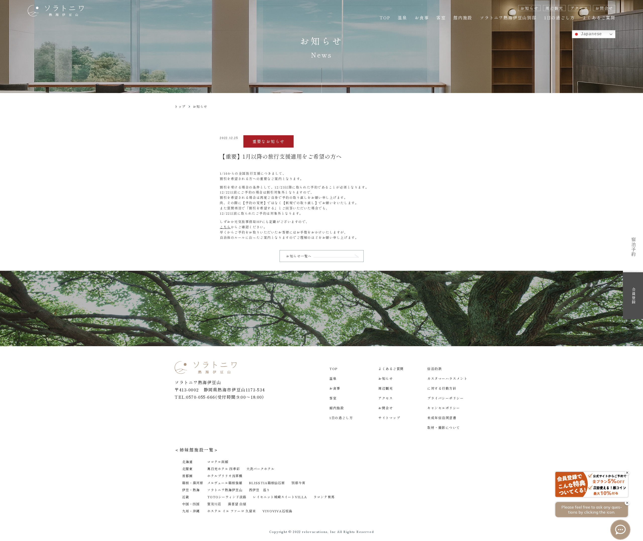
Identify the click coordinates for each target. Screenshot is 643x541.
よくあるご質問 (598, 17)
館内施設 (462, 17)
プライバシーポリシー (445, 398)
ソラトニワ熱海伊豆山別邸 (508, 17)
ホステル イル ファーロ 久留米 (231, 511)
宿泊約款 (434, 368)
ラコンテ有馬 (324, 496)
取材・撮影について (443, 427)
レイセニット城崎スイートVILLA (280, 496)
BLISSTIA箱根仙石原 (267, 482)
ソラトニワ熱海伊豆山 (224, 489)
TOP (385, 17)
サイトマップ (389, 417)
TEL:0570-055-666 (195, 397)
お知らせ (529, 8)
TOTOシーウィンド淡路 (226, 496)
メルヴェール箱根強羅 (224, 482)
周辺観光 (554, 8)
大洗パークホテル (260, 468)
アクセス (579, 8)
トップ (180, 106)
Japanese (590, 34)
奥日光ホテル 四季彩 (223, 468)
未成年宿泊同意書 (441, 417)
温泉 (402, 17)
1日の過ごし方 (559, 17)
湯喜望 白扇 (237, 504)
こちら (225, 226)
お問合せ (604, 8)
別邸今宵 (298, 482)
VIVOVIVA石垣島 (277, 511)
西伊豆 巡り (259, 489)
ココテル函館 (217, 461)
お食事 (422, 17)
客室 (441, 17)
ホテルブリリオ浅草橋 (224, 475)
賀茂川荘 (214, 504)
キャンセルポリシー (443, 407)
